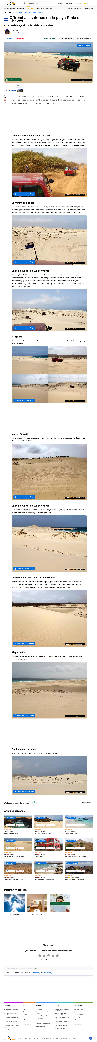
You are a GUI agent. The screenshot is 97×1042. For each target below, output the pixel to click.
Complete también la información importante (60, 903)
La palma (77, 877)
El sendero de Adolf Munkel (43, 1023)
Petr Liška (72, 194)
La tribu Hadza (39, 1018)
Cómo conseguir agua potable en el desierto (60, 1014)
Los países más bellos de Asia (10, 1022)
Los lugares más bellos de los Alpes (11, 1018)
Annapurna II (77, 1024)
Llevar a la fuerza (78, 1022)
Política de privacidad (46, 1038)
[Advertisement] (52, 119)
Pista (22, 30)
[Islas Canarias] (73, 877)
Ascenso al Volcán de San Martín (74, 879)
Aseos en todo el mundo (61, 1025)
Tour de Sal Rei (38, 856)
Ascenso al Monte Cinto (42, 1015)
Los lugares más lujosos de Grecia (62, 1022)
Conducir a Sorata (40, 1026)
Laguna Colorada (78, 1009)
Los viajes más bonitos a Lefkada (10, 1014)
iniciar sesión (47, 972)
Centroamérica (27, 1024)
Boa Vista (12, 831)
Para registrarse (77, 3)
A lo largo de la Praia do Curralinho (14, 856)
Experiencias (29, 8)
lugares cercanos (46, 8)
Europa (66, 877)
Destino (6, 8)
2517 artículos (23, 33)
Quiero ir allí (20, 38)
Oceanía (25, 1019)
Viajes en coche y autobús (83, 38)
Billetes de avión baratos (77, 8)
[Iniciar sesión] (34, 803)
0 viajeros (53, 960)
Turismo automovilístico (66, 38)
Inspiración (20, 8)
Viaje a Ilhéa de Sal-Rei (71, 833)
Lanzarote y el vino (60, 1028)
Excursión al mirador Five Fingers (42, 1012)
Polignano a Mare (78, 1014)
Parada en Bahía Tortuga (11, 833)
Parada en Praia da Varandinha (43, 833)
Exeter (75, 1011)
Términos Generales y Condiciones (31, 1038)
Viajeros (60, 3)
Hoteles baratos (89, 8)
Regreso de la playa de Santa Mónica (75, 856)
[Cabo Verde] (8, 831)
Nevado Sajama (78, 1017)
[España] (70, 877)
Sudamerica (26, 1017)
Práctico (37, 8)
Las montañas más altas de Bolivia (11, 1010)
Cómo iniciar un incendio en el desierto (62, 1018)
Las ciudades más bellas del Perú (11, 1030)
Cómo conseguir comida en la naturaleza (62, 1010)
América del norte (27, 1022)
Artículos (13, 8)
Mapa (68, 8)
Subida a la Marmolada (42, 1021)
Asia (24, 1011)
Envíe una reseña (49, 38)
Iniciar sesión (69, 3)
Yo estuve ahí (9, 38)
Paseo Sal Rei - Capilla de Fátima (13, 879)
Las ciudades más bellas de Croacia (11, 1026)
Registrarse (36, 972)
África (5, 831)
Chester (76, 1019)
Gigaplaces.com (12, 3)
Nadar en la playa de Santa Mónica (44, 879)
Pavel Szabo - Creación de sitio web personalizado (65, 1038)
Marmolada (39, 1009)
